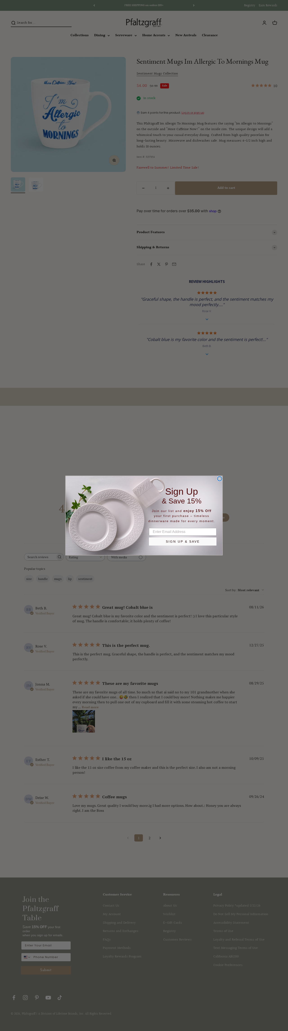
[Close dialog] (219, 478)
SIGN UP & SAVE (183, 541)
